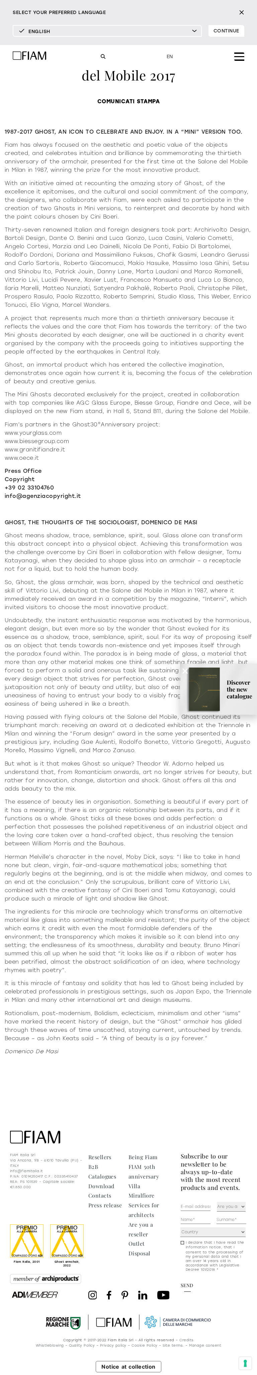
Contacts (99, 1195)
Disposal (139, 1253)
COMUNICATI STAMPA (128, 101)
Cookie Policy (144, 1345)
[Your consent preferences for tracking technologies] (245, 1363)
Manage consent (205, 1345)
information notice (203, 1247)
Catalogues (102, 1176)
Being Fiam (143, 1156)
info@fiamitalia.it (26, 1171)
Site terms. (173, 1345)
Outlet (136, 1243)
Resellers (99, 1156)
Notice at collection (128, 1366)
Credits (186, 1340)
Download (101, 1186)
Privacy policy (113, 1345)
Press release (105, 1205)
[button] (185, 671)
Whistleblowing (50, 1345)
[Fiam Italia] (29, 56)
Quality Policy (82, 1345)
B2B (93, 1166)
